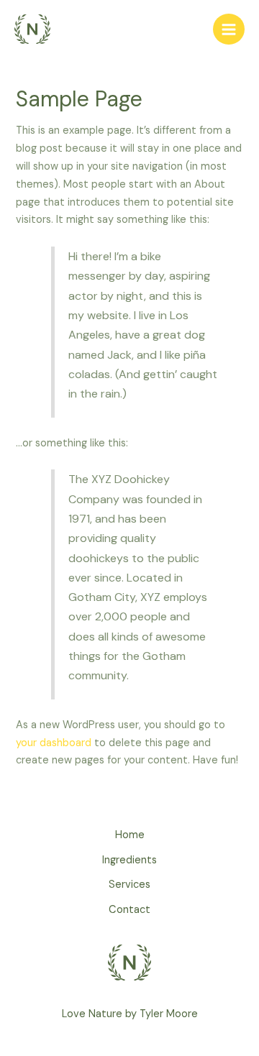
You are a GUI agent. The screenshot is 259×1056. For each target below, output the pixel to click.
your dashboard (53, 743)
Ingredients (129, 860)
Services (129, 884)
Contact (129, 910)
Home (130, 835)
